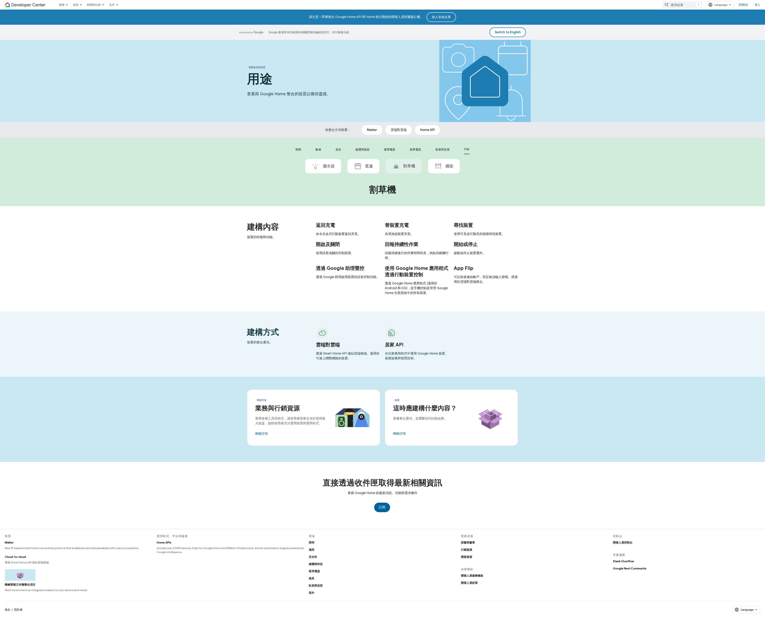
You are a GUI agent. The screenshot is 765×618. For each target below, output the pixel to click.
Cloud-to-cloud (15, 557)
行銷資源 (466, 549)
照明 (311, 542)
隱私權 (18, 609)
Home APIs (164, 542)
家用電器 (314, 571)
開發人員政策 (469, 583)
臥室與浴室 (316, 585)
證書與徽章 (468, 542)
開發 (62, 5)
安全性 (313, 557)
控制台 (743, 5)
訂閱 (382, 507)
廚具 (311, 578)
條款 (7, 609)
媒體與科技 (316, 564)
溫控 (311, 549)
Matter (9, 542)
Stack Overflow (623, 561)
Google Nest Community (629, 568)
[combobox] (682, 4)
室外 (311, 592)
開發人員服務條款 (472, 575)
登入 (757, 4)
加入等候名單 (441, 17)
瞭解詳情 (261, 434)
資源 (75, 5)
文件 (112, 5)
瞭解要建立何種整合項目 (20, 584)
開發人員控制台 (623, 542)
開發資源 (466, 557)
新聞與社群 (94, 5)
